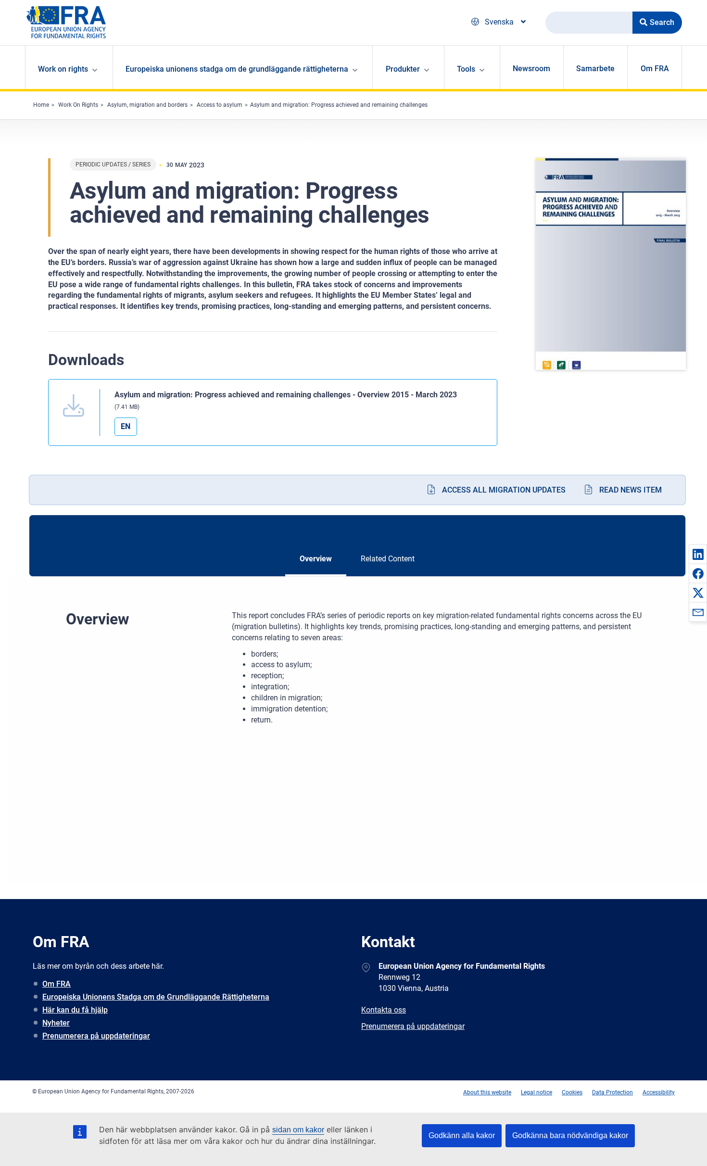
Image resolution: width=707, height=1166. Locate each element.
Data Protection (612, 1092)
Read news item (630, 489)
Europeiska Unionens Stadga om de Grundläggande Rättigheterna (155, 996)
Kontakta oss (383, 1009)
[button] (698, 554)
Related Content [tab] (388, 558)
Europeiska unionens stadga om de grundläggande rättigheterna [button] (237, 69)
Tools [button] (466, 69)
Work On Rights (78, 104)
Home (41, 104)
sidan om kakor (298, 1130)
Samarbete (595, 68)
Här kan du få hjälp (75, 1009)
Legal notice (536, 1092)
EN (125, 426)
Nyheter (56, 1022)
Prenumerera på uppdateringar (96, 1035)
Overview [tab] (316, 558)
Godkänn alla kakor (462, 1135)
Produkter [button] (403, 69)
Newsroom (531, 68)
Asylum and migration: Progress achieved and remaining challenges (339, 104)
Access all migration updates (504, 489)
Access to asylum (219, 104)
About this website (487, 1092)
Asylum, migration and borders (147, 104)
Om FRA (655, 68)
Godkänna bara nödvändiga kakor (570, 1135)
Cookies (572, 1092)
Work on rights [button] (63, 69)
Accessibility (659, 1092)
